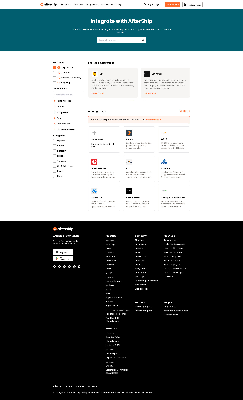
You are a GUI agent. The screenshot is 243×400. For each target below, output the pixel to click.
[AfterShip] (49, 4)
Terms (68, 386)
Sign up (159, 4)
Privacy (57, 386)
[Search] (145, 4)
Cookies (92, 386)
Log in (150, 4)
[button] (113, 83)
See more (185, 110)
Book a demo (173, 4)
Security (80, 386)
